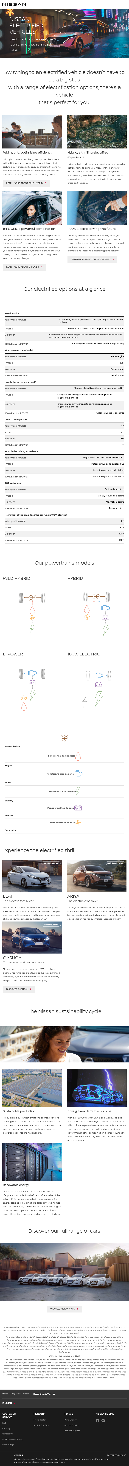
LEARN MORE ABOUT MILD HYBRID (24, 183)
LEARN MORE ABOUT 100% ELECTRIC (90, 259)
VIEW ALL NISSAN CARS (62, 1309)
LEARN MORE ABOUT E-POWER (22, 267)
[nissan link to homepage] (14, 4)
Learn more (59, 1462)
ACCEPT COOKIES (115, 1455)
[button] (124, 4)
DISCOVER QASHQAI (17, 989)
